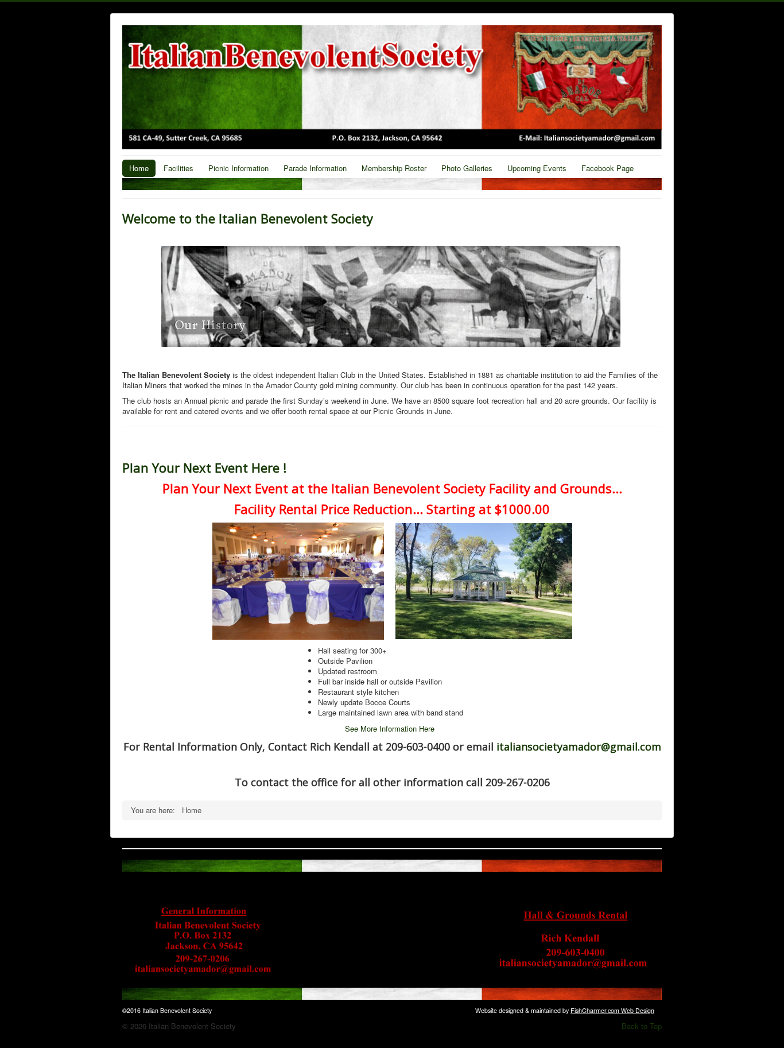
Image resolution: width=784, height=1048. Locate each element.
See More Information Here (389, 728)
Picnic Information (238, 168)
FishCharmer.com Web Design (612, 1010)
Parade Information (315, 168)
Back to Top (642, 1025)
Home (139, 168)
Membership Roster (394, 168)
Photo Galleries (466, 168)
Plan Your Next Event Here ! (204, 467)
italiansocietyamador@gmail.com (578, 746)
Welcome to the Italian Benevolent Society (247, 218)
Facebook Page (607, 168)
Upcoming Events (536, 168)
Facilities (178, 168)
